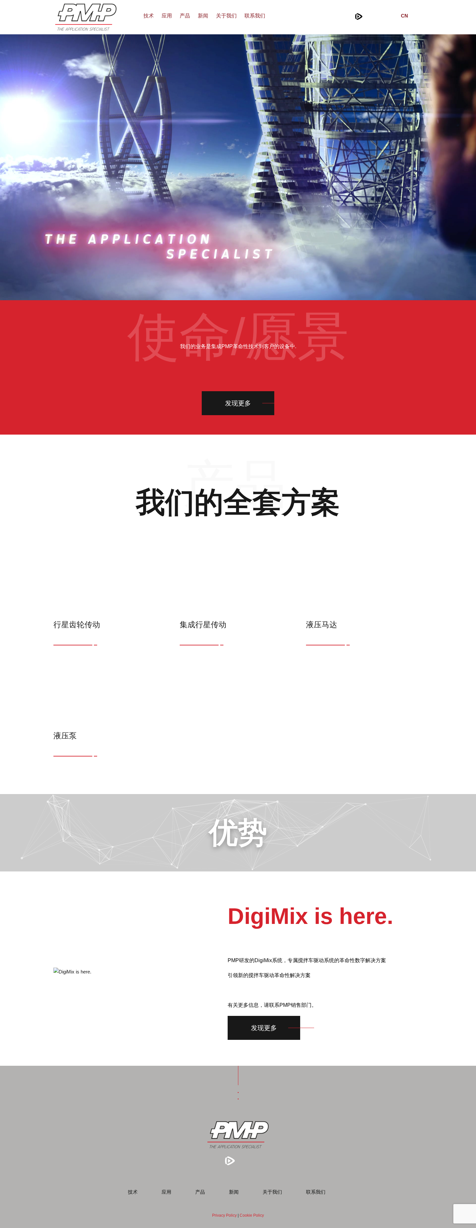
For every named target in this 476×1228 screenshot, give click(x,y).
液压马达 (321, 624)
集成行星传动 (203, 624)
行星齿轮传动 (76, 624)
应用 (167, 15)
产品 (185, 15)
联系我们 (254, 15)
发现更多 (238, 403)
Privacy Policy (224, 1215)
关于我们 (226, 15)
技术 (148, 15)
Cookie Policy (252, 1215)
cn (404, 15)
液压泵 (65, 735)
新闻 (203, 15)
